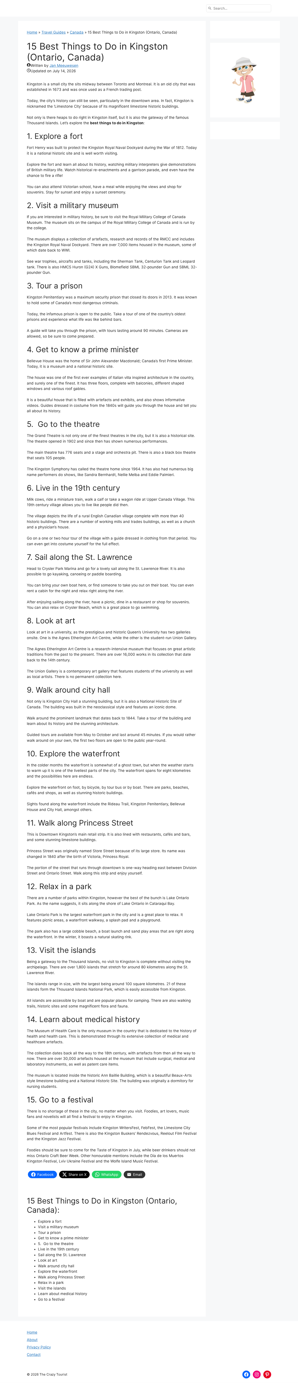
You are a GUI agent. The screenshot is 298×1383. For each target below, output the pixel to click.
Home (32, 32)
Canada (77, 32)
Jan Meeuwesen (64, 65)
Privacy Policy (39, 1347)
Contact (34, 1354)
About (32, 1340)
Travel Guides (53, 32)
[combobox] (238, 8)
